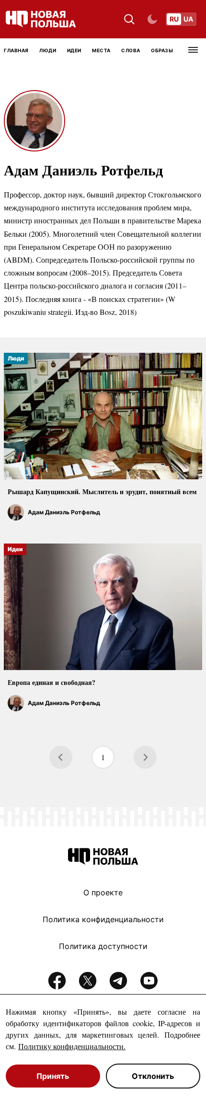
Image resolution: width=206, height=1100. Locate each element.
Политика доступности (103, 946)
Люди (47, 50)
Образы (162, 50)
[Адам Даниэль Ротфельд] (16, 512)
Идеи (74, 50)
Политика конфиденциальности (103, 919)
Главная (16, 50)
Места (101, 50)
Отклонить (153, 1076)
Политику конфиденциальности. (72, 1046)
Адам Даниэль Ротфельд (64, 512)
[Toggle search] (129, 19)
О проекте (103, 892)
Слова (130, 50)
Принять (52, 1076)
